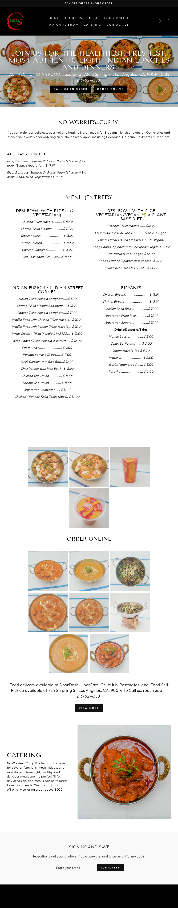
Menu (93, 18)
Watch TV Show (64, 24)
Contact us (118, 24)
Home (54, 18)
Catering (93, 24)
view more (89, 708)
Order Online (116, 18)
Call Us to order (71, 89)
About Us (73, 18)
